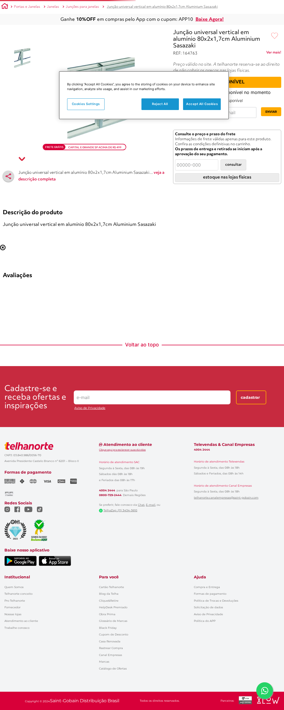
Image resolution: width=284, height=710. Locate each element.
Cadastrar (250, 659)
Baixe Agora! (210, 19)
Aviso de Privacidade (89, 670)
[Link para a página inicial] (4, 7)
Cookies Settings (86, 104)
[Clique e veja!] (273, 53)
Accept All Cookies (202, 104)
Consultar (233, 165)
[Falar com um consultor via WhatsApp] (264, 690)
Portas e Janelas (27, 7)
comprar (45, 312)
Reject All (160, 104)
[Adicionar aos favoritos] (274, 36)
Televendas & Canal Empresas (224, 706)
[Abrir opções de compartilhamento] (8, 176)
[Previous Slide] (5, 268)
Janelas (53, 7)
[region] (144, 95)
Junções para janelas (82, 7)
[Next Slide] (279, 268)
